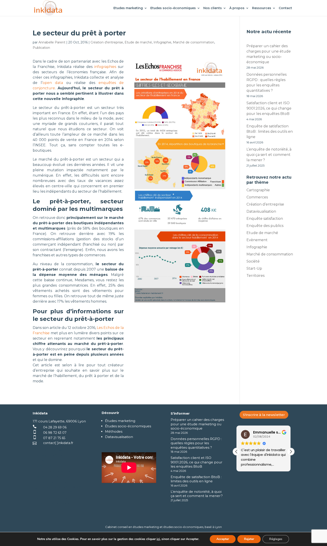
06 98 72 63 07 (55, 433)
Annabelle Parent (51, 42)
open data (52, 83)
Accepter (222, 539)
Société (253, 261)
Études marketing (120, 421)
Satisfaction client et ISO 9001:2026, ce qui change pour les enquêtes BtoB (268, 108)
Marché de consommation (193, 42)
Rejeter (249, 539)
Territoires (255, 275)
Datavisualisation (261, 211)
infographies (105, 67)
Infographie (162, 42)
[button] (290, 451)
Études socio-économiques (128, 426)
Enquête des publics (264, 226)
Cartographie (258, 190)
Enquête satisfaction (264, 218)
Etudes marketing (128, 8)
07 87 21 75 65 (54, 438)
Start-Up (254, 268)
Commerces (257, 197)
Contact (285, 8)
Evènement (257, 240)
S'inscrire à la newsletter (264, 415)
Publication (41, 48)
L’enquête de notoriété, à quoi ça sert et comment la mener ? (268, 154)
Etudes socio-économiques (173, 8)
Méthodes (113, 431)
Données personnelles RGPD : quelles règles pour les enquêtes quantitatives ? (196, 443)
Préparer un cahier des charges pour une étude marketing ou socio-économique (197, 424)
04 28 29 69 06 (55, 427)
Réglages (275, 539)
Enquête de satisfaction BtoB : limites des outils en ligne (269, 131)
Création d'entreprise (107, 42)
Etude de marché (138, 42)
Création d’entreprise (265, 204)
